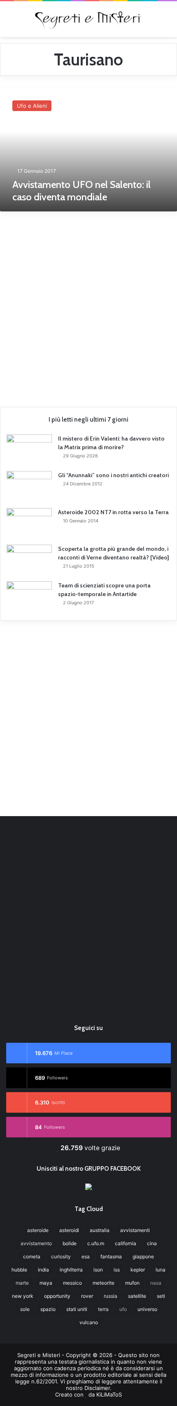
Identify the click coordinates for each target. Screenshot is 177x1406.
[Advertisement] (88, 306)
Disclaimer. (98, 1388)
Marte (22, 1283)
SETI (161, 1296)
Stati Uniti (76, 1309)
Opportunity (57, 1296)
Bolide (70, 1243)
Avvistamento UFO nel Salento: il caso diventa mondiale (81, 191)
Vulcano (88, 1322)
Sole (25, 1309)
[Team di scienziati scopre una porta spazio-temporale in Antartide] (29, 596)
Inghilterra (71, 1270)
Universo (147, 1309)
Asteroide (38, 1230)
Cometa (31, 1256)
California (125, 1243)
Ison (98, 1270)
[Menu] (10, 22)
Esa (86, 1256)
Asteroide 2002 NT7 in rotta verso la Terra (113, 512)
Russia (110, 1296)
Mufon (132, 1283)
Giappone (143, 1256)
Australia (99, 1230)
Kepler (137, 1270)
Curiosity (61, 1256)
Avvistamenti (135, 1230)
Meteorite (103, 1283)
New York (22, 1296)
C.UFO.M (95, 1243)
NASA (155, 1283)
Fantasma (111, 1256)
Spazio (48, 1309)
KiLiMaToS (109, 1394)
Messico (72, 1283)
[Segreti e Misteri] (88, 19)
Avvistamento (36, 1243)
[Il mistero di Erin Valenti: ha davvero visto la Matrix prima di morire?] (29, 449)
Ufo (123, 1309)
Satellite (137, 1296)
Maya (46, 1283)
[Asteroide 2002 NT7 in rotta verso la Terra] (29, 523)
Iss (117, 1270)
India (43, 1270)
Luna (160, 1270)
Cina (152, 1243)
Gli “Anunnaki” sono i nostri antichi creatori (113, 475)
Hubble (19, 1270)
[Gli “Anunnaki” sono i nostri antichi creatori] (29, 486)
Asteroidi (69, 1230)
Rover (87, 1296)
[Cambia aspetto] (167, 22)
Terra (103, 1309)
